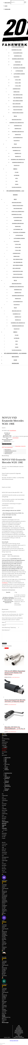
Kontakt (6, 790)
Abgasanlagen (18, 446)
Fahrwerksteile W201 (17, 49)
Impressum (19, 1033)
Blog (6, 759)
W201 (15, 34)
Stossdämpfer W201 (18, 52)
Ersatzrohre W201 (18, 43)
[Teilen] (3, 1043)
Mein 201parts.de (7, 776)
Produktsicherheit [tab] (9, 452)
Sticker (16, 172)
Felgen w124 (17, 140)
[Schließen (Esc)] (4, 1043)
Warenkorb (7, 9)
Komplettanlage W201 (18, 40)
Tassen (16, 184)
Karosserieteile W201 (18, 106)
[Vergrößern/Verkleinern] (0, 1043)
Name (3, 622)
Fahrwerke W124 (18, 125)
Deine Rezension (6, 630)
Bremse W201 (17, 91)
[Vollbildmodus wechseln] (1, 1043)
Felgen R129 (16, 165)
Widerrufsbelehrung (19, 1030)
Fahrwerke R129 (16, 150)
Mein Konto (7, 2)
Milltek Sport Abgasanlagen (18, 1037)
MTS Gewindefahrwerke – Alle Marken (15, 353)
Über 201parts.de (18, 1036)
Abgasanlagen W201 (16, 37)
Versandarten (18, 1027)
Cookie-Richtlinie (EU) (19, 1031)
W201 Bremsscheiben (18, 100)
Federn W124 (18, 134)
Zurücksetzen (15, 437)
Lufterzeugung (19, 70)
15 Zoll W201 (18, 79)
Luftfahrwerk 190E (17, 64)
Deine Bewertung (6, 627)
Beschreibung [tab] (8, 449)
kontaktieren (5, 582)
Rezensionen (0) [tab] (8, 453)
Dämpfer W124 (18, 128)
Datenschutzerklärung (18, 1032)
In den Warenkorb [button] (15, 677)
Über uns (6, 762)
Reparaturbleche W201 (18, 112)
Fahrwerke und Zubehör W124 (17, 122)
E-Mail (4, 625)
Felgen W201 (17, 76)
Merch (15, 169)
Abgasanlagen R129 (16, 147)
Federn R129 (18, 156)
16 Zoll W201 (18, 82)
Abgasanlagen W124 (16, 119)
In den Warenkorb (6, 443)
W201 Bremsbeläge (18, 97)
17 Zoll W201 (18, 85)
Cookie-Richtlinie (7, 768)
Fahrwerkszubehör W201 (18, 58)
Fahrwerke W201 (18, 55)
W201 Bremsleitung (18, 94)
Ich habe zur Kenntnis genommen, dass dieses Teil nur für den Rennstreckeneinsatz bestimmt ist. (7, 437)
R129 (15, 144)
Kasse (6, 5)
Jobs (5, 760)
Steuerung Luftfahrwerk (19, 67)
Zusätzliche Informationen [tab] (10, 450)
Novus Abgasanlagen (8, 447)
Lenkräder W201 (16, 88)
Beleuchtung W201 (17, 109)
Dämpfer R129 (18, 153)
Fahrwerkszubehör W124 (18, 131)
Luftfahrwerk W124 (18, 137)
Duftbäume (16, 175)
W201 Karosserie (17, 103)
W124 (15, 116)
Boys (16, 181)
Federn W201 (18, 61)
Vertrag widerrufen (14, 1040)
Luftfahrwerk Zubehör (19, 73)
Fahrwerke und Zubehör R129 (18, 159)
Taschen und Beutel (16, 187)
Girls (16, 178)
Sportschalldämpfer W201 (18, 46)
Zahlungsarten (19, 1029)
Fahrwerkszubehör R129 (18, 162)
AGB (19, 1025)
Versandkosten (12, 430)
